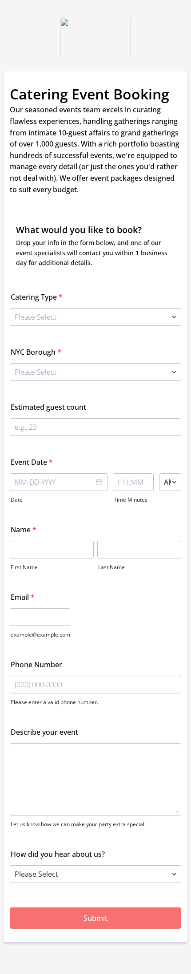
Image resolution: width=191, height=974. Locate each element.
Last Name (111, 567)
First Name (24, 567)
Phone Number (36, 664)
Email (23, 597)
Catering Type (37, 297)
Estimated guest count (48, 407)
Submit (95, 918)
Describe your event (44, 732)
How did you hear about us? (58, 854)
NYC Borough (36, 352)
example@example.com (40, 634)
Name (23, 530)
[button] (98, 488)
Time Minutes (130, 499)
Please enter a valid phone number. (54, 702)
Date (17, 499)
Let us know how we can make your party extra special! (78, 824)
